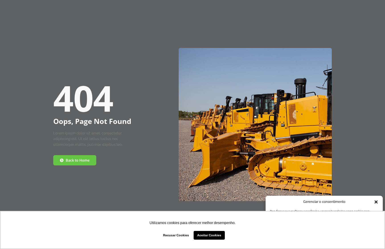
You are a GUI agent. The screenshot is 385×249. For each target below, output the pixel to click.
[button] (376, 202)
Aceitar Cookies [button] (209, 235)
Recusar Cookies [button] (176, 235)
